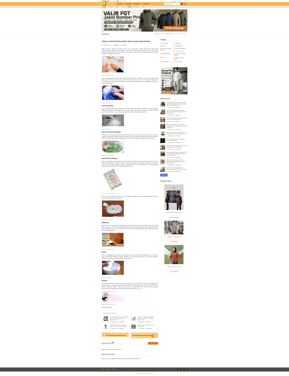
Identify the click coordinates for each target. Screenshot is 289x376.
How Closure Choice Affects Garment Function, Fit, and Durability (177, 146)
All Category (165, 43)
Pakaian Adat (165, 61)
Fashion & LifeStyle (180, 48)
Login (109, 358)
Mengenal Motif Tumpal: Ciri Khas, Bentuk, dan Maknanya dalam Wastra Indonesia (177, 126)
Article (129, 6)
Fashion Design (168, 33)
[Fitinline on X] (188, 369)
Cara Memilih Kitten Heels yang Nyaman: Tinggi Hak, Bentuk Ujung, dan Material (176, 111)
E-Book (117, 6)
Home (103, 369)
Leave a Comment (153, 343)
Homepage (157, 33)
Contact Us (146, 3)
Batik (163, 46)
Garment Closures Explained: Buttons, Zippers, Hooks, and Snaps (176, 168)
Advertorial (178, 43)
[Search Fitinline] (181, 4)
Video (111, 6)
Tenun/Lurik (178, 61)
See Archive (163, 175)
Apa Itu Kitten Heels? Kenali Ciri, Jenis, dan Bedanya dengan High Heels (177, 133)
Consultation (136, 6)
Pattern (123, 6)
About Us (137, 3)
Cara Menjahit (179, 46)
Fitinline (144, 373)
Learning (112, 3)
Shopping (128, 3)
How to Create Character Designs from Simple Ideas (176, 139)
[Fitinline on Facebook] (184, 369)
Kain (163, 57)
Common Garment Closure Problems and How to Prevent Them (177, 118)
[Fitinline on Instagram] (181, 369)
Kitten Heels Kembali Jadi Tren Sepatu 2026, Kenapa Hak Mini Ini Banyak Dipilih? (176, 161)
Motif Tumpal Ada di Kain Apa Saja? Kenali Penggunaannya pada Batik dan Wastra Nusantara (176, 104)
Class (144, 6)
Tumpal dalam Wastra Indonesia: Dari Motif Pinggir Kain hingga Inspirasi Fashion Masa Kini (177, 154)
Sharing (120, 3)
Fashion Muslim (166, 53)
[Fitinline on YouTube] (178, 369)
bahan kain (141, 80)
